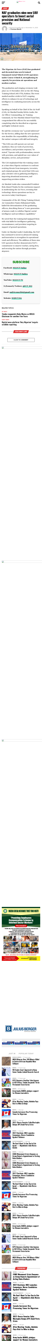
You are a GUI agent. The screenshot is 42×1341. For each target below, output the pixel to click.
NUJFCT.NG (17, 298)
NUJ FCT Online (20, 268)
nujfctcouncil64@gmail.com (22, 292)
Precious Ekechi (16, 29)
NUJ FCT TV (18, 280)
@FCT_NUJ (27, 286)
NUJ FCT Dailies (21, 274)
